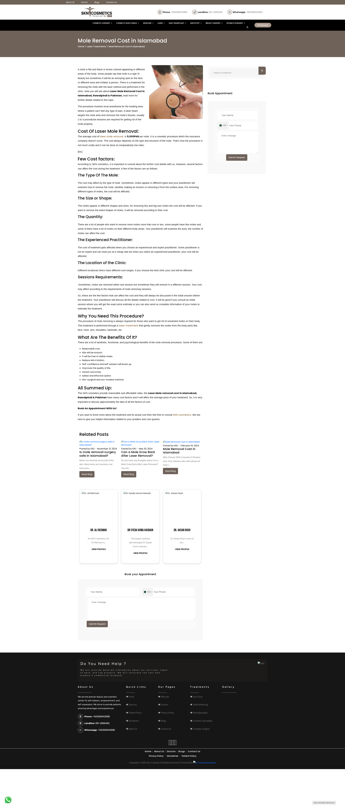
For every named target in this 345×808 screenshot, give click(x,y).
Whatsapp (262, 25)
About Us (159, 751)
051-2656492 (210, 12)
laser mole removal (111, 136)
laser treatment (128, 325)
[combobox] (147, 592)
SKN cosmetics (182, 414)
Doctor (84, 2)
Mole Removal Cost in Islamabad (127, 46)
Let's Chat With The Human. (324, 803)
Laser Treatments (96, 46)
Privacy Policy (156, 756)
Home (81, 46)
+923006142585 (175, 12)
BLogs (181, 751)
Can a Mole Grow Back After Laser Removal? (138, 454)
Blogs (96, 2)
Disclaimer (172, 756)
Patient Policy (189, 756)
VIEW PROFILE (99, 549)
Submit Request (97, 623)
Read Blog (87, 474)
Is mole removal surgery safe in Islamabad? (97, 454)
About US (70, 2)
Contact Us (111, 2)
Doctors (171, 751)
